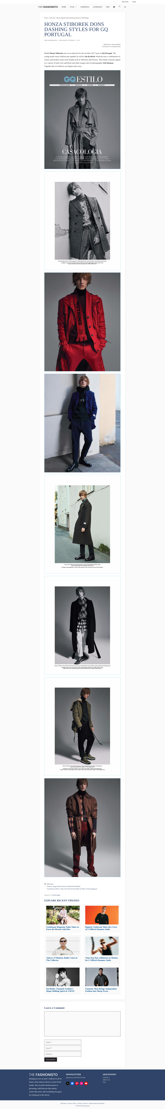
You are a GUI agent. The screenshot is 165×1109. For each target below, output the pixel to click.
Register (125, 2)
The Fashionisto (50, 40)
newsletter (80, 1077)
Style (72, 7)
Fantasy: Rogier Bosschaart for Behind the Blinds (63, 886)
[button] (120, 7)
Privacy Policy (72, 1103)
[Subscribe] (114, 7)
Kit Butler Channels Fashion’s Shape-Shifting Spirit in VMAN (60, 990)
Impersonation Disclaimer (96, 1103)
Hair (107, 7)
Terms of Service (83, 1103)
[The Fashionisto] (48, 7)
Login (134, 2)
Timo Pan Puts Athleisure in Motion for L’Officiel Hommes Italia (101, 959)
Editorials (52, 18)
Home (64, 7)
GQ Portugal (56, 895)
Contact (106, 1077)
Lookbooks (97, 7)
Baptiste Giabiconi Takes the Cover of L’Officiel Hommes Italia (101, 928)
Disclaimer (64, 1103)
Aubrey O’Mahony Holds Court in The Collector (61, 959)
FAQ (104, 1082)
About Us (106, 1080)
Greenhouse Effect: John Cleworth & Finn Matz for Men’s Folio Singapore (72, 889)
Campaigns (84, 7)
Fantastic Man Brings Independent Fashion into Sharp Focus (101, 990)
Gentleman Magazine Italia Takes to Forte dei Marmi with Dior (62, 928)
